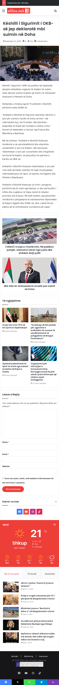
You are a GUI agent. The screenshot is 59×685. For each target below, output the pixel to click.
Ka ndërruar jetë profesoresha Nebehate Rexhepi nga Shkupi (37, 622)
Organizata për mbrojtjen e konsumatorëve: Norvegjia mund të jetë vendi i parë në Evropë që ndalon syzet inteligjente (44, 371)
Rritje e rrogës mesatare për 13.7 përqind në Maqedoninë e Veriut (38, 597)
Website (6, 466)
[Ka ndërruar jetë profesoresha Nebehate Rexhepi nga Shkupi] (11, 625)
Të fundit (31, 574)
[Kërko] (55, 12)
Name (5, 442)
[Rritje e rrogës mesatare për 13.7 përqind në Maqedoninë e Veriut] (11, 599)
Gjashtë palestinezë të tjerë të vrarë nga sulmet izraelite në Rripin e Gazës (15, 367)
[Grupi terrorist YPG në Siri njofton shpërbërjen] (15, 315)
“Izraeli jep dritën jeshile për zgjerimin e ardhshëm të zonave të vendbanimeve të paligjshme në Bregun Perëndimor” (43, 332)
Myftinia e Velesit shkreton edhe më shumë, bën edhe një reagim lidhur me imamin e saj (38, 636)
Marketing (28, 656)
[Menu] (3, 12)
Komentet (50, 574)
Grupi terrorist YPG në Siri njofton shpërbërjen (14, 326)
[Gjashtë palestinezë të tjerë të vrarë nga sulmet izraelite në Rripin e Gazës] (15, 353)
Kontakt (14, 656)
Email (5, 454)
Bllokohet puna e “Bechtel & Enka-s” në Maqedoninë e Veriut (37, 610)
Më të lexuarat (11, 574)
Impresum (43, 656)
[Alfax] (18, 11)
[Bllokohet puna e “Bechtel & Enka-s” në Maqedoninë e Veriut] (11, 612)
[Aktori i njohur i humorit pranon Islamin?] (11, 587)
